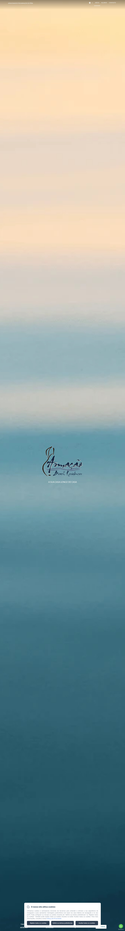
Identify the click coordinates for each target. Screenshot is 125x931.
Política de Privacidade (54, 918)
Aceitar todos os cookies (87, 923)
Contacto (112, 2)
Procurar (101, 927)
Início (97, 2)
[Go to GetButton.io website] (121, 929)
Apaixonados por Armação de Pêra (20, 3)
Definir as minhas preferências (62, 923)
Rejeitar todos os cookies (38, 923)
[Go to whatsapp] (121, 926)
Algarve (104, 2)
